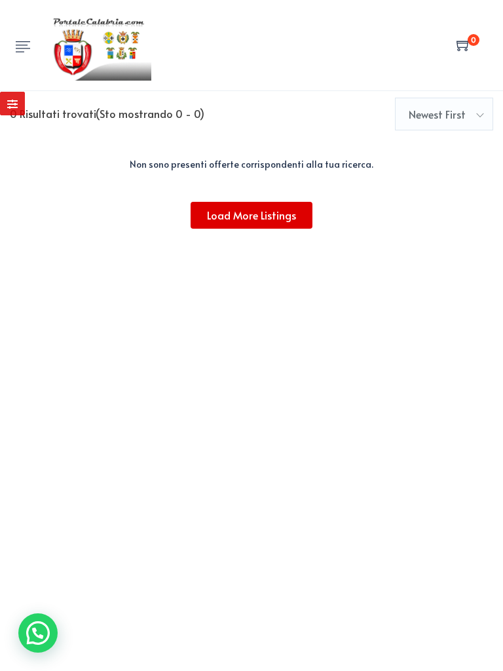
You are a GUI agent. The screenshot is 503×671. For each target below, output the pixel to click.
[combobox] (444, 114)
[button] (38, 633)
